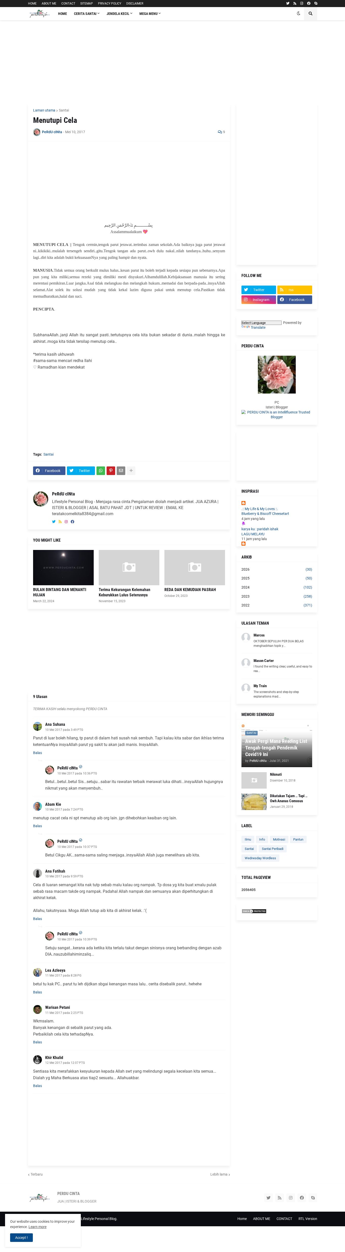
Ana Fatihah (55, 871)
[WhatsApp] (100, 470)
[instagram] (301, 3)
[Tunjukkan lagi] (131, 470)
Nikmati (276, 774)
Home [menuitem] (62, 14)
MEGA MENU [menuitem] (148, 14)
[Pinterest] (111, 470)
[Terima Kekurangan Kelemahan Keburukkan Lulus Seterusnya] (129, 567)
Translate (258, 327)
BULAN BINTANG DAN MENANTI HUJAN (59, 592)
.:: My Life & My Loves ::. (259, 509)
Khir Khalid (54, 1057)
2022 (276, 605)
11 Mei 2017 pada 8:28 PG (63, 975)
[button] (298, 13)
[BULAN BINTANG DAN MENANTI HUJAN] (63, 567)
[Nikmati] (254, 780)
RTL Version (308, 1219)
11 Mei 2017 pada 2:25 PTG (64, 1013)
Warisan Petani (57, 1007)
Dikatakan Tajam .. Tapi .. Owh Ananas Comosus (288, 798)
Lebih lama (219, 1174)
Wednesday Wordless (260, 858)
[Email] (121, 470)
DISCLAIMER (134, 3)
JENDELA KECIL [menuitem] (118, 14)
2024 (276, 587)
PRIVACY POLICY (109, 3)
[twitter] (287, 3)
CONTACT (68, 3)
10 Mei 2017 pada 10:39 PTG (77, 939)
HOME (32, 3)
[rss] (294, 3)
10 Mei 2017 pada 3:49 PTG (64, 730)
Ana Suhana (55, 724)
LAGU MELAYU (252, 534)
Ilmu (248, 839)
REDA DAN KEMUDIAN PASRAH (190, 589)
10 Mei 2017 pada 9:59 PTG (64, 876)
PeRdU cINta (63, 493)
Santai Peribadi (272, 849)
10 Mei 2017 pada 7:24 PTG (64, 809)
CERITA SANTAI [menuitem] (85, 14)
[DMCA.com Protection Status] (254, 912)
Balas (37, 753)
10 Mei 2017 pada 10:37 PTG (77, 847)
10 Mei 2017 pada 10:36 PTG (77, 773)
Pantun (298, 839)
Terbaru (37, 1174)
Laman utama (44, 110)
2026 (276, 569)
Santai (64, 110)
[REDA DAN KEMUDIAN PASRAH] (194, 567)
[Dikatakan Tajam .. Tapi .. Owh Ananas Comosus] (254, 802)
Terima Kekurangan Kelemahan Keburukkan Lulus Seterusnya (124, 592)
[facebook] (308, 3)
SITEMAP (86, 3)
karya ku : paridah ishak (259, 529)
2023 (276, 596)
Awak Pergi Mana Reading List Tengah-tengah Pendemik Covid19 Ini (276, 747)
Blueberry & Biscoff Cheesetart (265, 514)
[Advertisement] (172, 61)
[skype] (315, 3)
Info (262, 839)
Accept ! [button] (21, 1238)
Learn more (37, 1227)
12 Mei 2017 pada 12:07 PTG (65, 1063)
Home (242, 1219)
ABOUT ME (49, 3)
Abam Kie (53, 804)
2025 (276, 578)
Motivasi (279, 839)
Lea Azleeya (55, 970)
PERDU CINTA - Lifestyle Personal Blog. (87, 1219)
